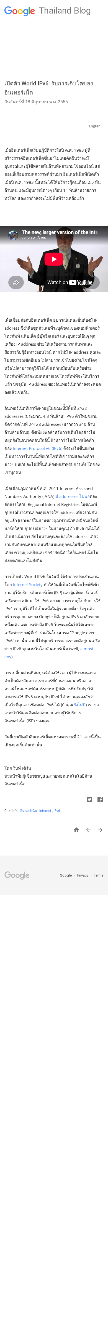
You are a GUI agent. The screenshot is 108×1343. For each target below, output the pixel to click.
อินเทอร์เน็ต (29, 811)
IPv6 (57, 811)
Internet (45, 811)
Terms (99, 875)
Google (66, 875)
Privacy (83, 875)
